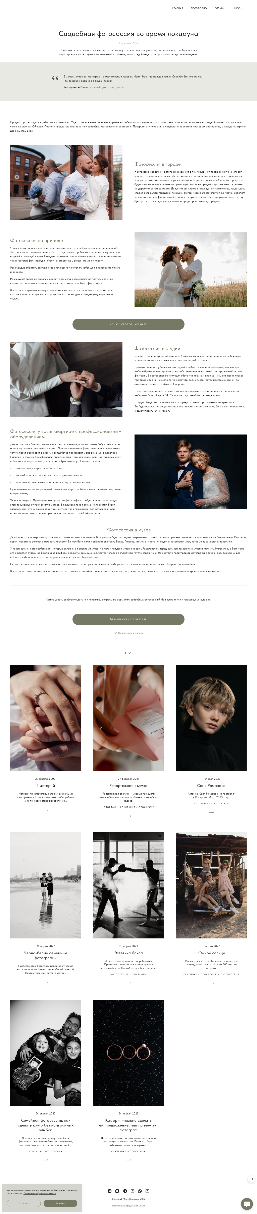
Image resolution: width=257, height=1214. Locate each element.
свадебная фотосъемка (137, 807)
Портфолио (199, 8)
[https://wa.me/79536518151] (140, 1191)
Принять (60, 1203)
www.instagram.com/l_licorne (107, 87)
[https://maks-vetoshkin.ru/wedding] (132, 1191)
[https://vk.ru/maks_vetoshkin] (109, 1191)
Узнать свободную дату (128, 324)
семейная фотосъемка (200, 974)
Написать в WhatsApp (130, 619)
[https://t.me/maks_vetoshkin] (125, 1191)
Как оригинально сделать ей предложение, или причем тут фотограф (128, 1125)
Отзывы (219, 8)
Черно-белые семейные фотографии (45, 955)
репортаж (109, 807)
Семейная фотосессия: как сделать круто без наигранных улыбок (45, 1125)
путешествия (230, 974)
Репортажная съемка (128, 785)
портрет (222, 803)
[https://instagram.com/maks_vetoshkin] (147, 1191)
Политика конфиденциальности (128, 1205)
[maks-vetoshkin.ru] (26, 8)
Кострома (140, 974)
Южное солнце (211, 952)
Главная (177, 8)
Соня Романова (211, 785)
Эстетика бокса (128, 952)
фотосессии (203, 803)
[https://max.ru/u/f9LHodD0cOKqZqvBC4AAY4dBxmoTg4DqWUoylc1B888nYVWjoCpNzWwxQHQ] (117, 1191)
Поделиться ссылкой (130, 632)
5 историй (45, 785)
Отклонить (24, 1203)
